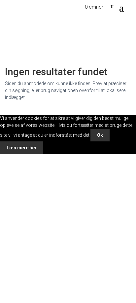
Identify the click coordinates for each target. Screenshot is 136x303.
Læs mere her (22, 147)
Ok (100, 135)
